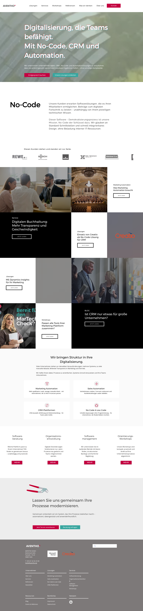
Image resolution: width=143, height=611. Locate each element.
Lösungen (51, 570)
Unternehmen (30, 570)
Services (72, 570)
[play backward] (12, 157)
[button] (46, 527)
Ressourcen (29, 596)
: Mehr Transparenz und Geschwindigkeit (30, 225)
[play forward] (130, 157)
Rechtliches (51, 596)
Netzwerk (72, 596)
